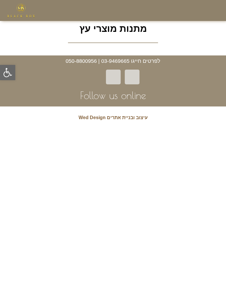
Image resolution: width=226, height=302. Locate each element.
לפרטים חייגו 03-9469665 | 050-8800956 (113, 61)
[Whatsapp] (113, 77)
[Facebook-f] (132, 77)
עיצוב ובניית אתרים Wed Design (113, 117)
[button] (193, 10)
